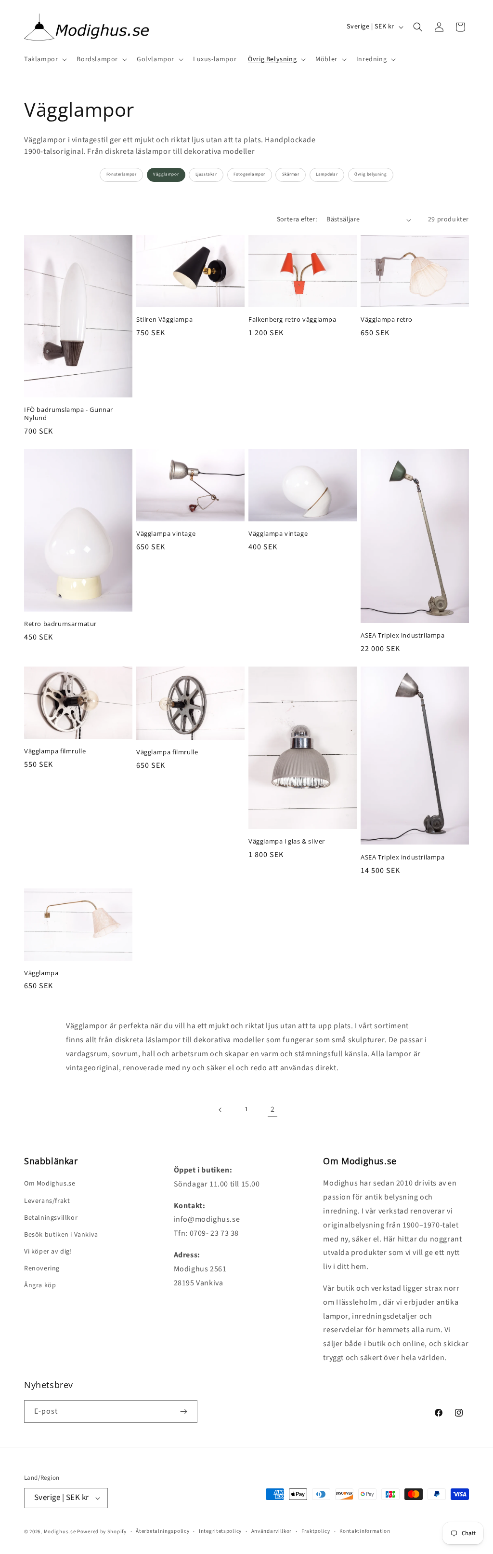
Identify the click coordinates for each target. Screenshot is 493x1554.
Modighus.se (60, 1531)
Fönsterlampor (121, 174)
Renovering (42, 1268)
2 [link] (273, 1109)
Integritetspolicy (220, 1531)
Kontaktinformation (364, 1531)
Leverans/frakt (47, 1201)
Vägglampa (41, 973)
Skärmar (290, 174)
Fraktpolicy (315, 1531)
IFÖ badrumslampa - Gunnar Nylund (68, 414)
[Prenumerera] (183, 1411)
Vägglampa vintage (165, 534)
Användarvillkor (271, 1531)
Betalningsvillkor (51, 1218)
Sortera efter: (297, 219)
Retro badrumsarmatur (60, 624)
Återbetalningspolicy (162, 1531)
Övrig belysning (370, 174)
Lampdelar (326, 174)
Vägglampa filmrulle (55, 751)
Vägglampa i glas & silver (286, 841)
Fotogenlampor (249, 174)
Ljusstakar (206, 174)
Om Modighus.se (49, 1183)
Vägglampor (166, 174)
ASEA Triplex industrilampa (403, 635)
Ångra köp (40, 1285)
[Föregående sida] (220, 1109)
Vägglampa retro (387, 319)
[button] (44, 59)
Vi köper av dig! (48, 1251)
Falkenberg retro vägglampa (292, 319)
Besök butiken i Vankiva (61, 1235)
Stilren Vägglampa (164, 319)
